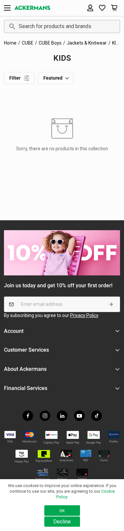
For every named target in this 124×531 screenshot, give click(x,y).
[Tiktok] (96, 415)
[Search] (11, 26)
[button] (114, 8)
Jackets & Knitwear (87, 43)
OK (62, 510)
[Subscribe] (111, 304)
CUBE (27, 43)
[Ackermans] (32, 8)
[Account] (90, 8)
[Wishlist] (102, 8)
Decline (62, 521)
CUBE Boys (50, 43)
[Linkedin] (62, 415)
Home (10, 43)
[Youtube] (79, 415)
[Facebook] (27, 415)
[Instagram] (45, 415)
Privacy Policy (84, 315)
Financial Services (25, 388)
